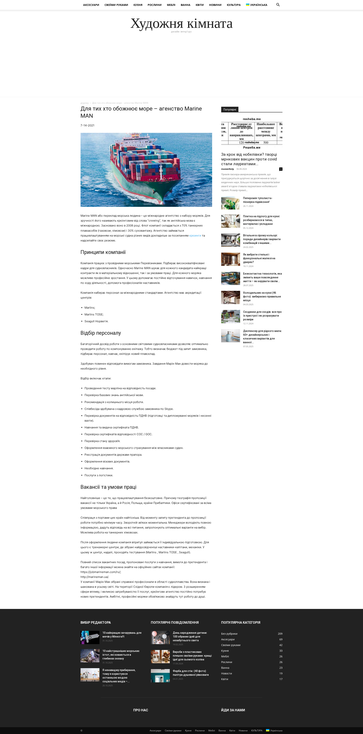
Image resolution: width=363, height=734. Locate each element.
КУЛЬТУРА (234, 5)
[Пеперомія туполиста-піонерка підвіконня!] (230, 202)
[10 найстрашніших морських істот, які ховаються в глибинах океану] (90, 655)
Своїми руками (116, 5)
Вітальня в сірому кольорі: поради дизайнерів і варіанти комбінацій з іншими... (262, 239)
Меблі (171, 5)
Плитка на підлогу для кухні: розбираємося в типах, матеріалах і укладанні (261, 220)
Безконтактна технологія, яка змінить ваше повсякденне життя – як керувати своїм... (262, 277)
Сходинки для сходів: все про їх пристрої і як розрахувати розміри (262, 315)
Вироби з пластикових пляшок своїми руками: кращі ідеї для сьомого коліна (192, 655)
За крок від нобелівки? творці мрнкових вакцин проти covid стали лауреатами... (249, 159)
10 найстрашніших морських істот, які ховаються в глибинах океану (120, 654)
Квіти (200, 5)
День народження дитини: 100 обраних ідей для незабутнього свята (190, 636)
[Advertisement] (181, 68)
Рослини (155, 5)
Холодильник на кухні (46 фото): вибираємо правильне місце (262, 296)
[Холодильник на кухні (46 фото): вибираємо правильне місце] (230, 297)
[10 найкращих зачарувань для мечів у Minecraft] (90, 637)
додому (85, 102)
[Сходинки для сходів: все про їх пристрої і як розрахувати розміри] (230, 316)
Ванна (185, 5)
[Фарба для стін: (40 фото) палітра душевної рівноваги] (160, 675)
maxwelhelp (227, 168)
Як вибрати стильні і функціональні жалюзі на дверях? (259, 258)
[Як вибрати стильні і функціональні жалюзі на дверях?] (230, 259)
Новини (215, 5)
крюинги (195, 235)
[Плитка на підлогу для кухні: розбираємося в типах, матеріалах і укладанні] (230, 221)
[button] (277, 5)
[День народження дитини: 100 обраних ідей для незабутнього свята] (160, 637)
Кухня (137, 5)
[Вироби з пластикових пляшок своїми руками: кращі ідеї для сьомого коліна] (160, 656)
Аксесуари (91, 5)
